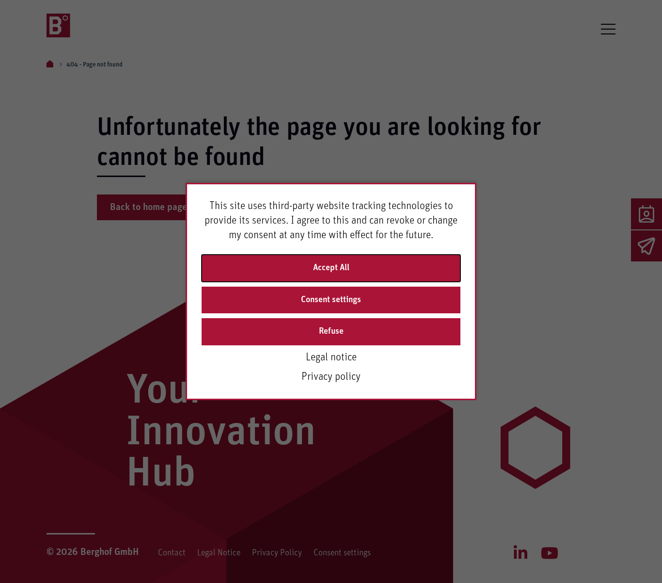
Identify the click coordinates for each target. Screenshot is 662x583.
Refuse (331, 331)
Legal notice (331, 357)
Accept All (331, 267)
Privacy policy (331, 377)
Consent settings (331, 299)
